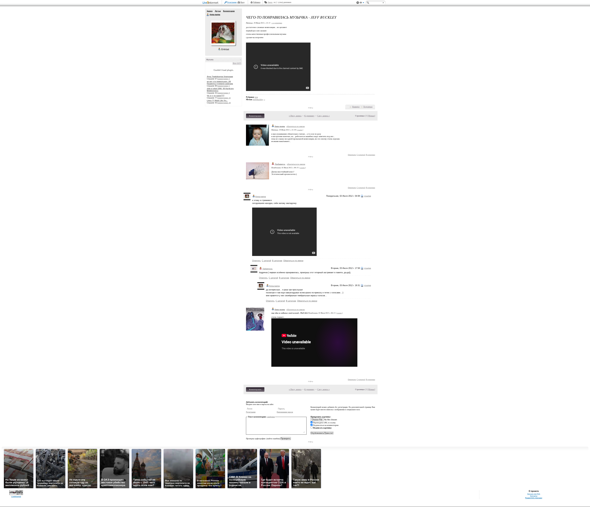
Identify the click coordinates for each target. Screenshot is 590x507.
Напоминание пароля (285, 412)
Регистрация (232, 2)
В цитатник (370, 154)
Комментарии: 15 (224, 98)
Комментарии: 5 (223, 79)
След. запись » (323, 116)
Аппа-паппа (208, 15)
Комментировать (255, 116)
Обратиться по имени (293, 260)
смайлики (271, 417)
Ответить (352, 154)
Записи (209, 11)
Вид (362, 3)
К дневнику (309, 116)
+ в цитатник (276, 23)
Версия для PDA (533, 494)
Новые (371, 116)
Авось (270, 2)
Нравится (356, 107)
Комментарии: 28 (224, 103)
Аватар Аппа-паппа (222, 32)
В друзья (225, 49)
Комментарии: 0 (223, 93)
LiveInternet (211, 2)
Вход (242, 2)
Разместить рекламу (533, 498)
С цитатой (361, 154)
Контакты (533, 496)
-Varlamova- (279, 164)
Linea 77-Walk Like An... (217, 101)
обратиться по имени (295, 126)
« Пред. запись (295, 116)
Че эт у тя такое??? (215, 96)
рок (256, 97)
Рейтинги (256, 2)
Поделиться (367, 107)
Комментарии (229, 11)
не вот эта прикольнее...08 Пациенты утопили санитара (220, 83)
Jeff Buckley (258, 99)
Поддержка (357, 2)
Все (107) (237, 63)
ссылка (299, 130)
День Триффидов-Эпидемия (220, 77)
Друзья (218, 11)
